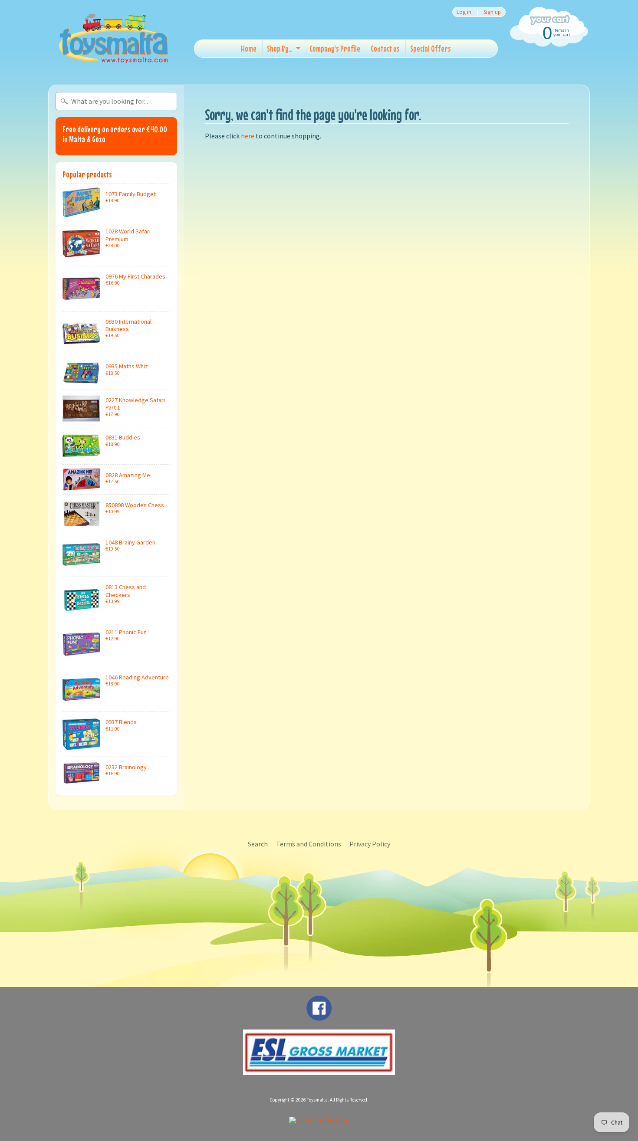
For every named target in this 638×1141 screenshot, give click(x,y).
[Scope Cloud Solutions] (319, 1120)
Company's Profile (334, 48)
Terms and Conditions (308, 843)
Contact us (385, 48)
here (247, 135)
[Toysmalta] (113, 38)
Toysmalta (317, 1100)
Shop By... (280, 48)
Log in (464, 12)
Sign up (492, 12)
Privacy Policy (369, 843)
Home (249, 48)
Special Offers (430, 48)
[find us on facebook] (319, 1016)
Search (258, 843)
